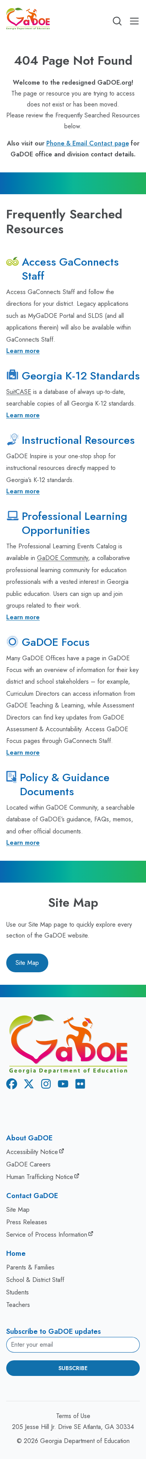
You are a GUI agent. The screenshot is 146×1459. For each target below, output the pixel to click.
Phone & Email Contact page (87, 143)
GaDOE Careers (28, 1164)
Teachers (18, 1304)
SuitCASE (18, 391)
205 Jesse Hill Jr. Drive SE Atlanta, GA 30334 (73, 1426)
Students (17, 1292)
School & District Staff (35, 1279)
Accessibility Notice (32, 1151)
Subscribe (73, 1368)
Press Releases (26, 1222)
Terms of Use (73, 1415)
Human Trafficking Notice (39, 1176)
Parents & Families (30, 1267)
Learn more (23, 350)
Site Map (27, 962)
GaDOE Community (62, 557)
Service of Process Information (46, 1234)
